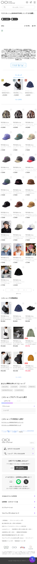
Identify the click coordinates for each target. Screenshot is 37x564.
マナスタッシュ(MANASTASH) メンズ (11, 425)
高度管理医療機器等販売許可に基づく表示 (13, 535)
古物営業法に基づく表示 (8, 532)
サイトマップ (29, 538)
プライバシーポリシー (15, 520)
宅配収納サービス (19, 541)
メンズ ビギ (14, 386)
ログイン (32, 442)
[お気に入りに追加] (11, 303)
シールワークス (19, 390)
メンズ (4, 431)
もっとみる (18, 99)
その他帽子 (14, 431)
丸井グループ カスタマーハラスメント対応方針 (14, 526)
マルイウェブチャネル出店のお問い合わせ (13, 538)
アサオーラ (31, 386)
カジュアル (5, 386)
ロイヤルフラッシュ (7, 390)
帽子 (9, 431)
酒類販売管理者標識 (22, 532)
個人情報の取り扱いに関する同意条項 (11, 523)
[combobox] (18, 7)
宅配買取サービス (6, 541)
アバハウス (23, 386)
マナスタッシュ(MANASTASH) (27, 430)
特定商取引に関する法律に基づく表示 (21, 529)
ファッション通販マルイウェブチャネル (10, 430)
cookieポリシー (6, 529)
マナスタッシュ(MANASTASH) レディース (12, 422)
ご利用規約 (5, 520)
